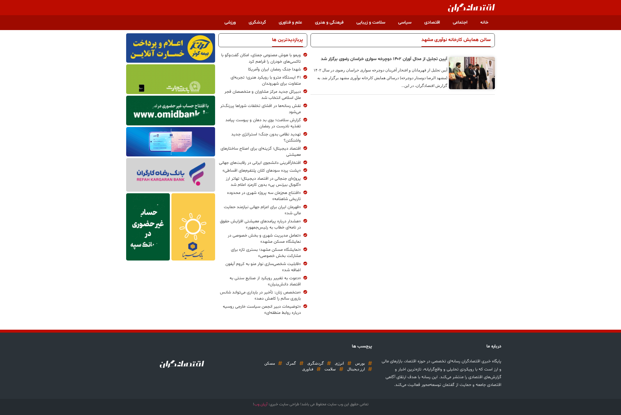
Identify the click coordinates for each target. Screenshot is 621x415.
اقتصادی (432, 22)
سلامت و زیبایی (370, 22)
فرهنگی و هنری (329, 22)
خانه (484, 22)
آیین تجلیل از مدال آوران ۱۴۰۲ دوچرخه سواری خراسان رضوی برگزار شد (384, 59)
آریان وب (260, 404)
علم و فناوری (290, 22)
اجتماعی (460, 22)
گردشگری (257, 22)
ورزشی (230, 22)
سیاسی (404, 22)
